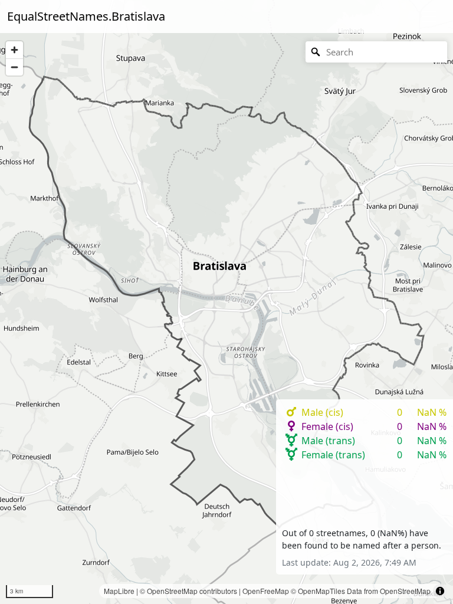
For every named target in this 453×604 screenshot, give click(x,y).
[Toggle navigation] (429, 16)
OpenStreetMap (172, 591)
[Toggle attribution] (440, 591)
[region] (226, 302)
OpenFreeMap (265, 591)
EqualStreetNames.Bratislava (86, 16)
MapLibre (119, 591)
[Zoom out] (14, 67)
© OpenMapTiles (318, 591)
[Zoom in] (14, 49)
